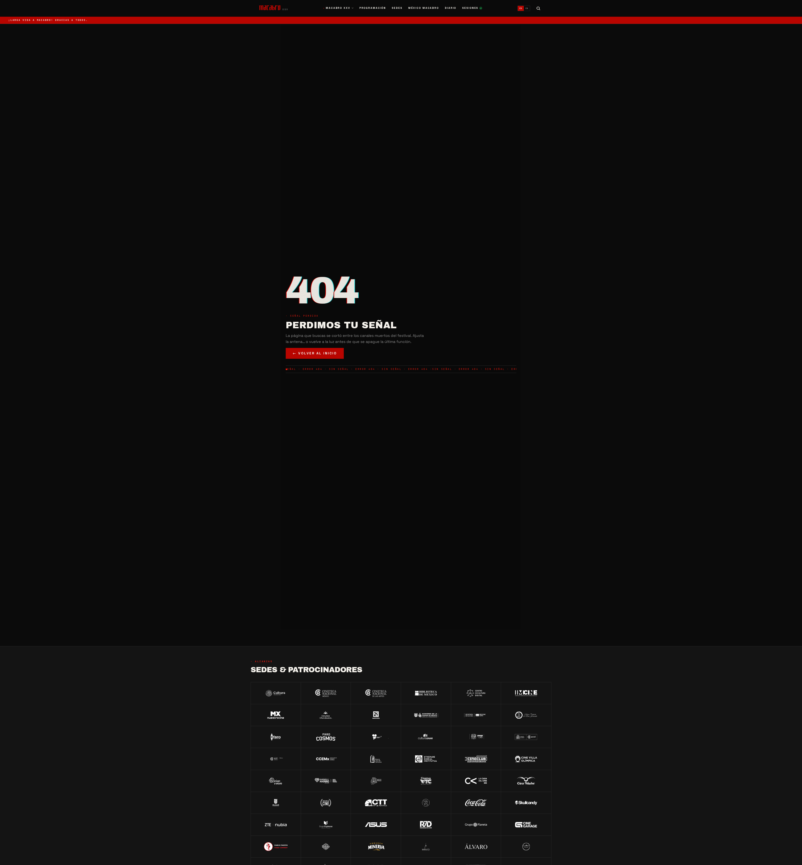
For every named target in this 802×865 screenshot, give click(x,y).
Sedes (397, 8)
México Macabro (423, 8)
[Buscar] (538, 8)
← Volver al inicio (315, 353)
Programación (372, 8)
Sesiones (472, 8)
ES (520, 8)
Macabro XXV (336, 8)
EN (526, 8)
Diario (450, 8)
